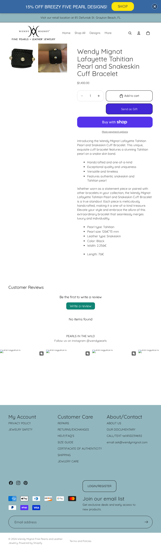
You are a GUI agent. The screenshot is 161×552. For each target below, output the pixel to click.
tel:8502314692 (132, 436)
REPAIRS (63, 423)
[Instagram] (18, 482)
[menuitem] (108, 33)
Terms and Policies (80, 541)
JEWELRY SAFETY (20, 429)
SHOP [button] (123, 6)
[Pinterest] (25, 482)
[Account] (138, 33)
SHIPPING (64, 455)
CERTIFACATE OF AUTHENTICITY (80, 448)
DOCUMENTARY (124, 429)
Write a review (80, 306)
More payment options (115, 131)
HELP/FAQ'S (66, 436)
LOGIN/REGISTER (99, 486)
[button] (154, 6)
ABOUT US (114, 423)
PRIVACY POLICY (19, 423)
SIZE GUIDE (65, 442)
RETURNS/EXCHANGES (73, 429)
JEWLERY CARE (68, 461)
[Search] (130, 33)
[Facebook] (10, 482)
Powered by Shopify (30, 542)
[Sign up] (146, 522)
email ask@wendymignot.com (127, 442)
